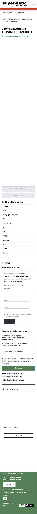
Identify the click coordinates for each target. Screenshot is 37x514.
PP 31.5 (5, 236)
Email (6, 307)
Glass (5, 244)
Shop (3, 19)
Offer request (18, 368)
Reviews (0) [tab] (18, 195)
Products (9, 19)
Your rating (7, 285)
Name (6, 300)
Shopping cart (7, 13)
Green (5, 210)
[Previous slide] (4, 415)
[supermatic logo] (14, 4)
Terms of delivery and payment (12, 373)
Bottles (16, 19)
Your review (7, 288)
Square (5, 253)
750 (4, 219)
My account (20, 13)
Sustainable (19, 351)
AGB (5, 495)
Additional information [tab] (18, 189)
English (8, 485)
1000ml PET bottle (11, 427)
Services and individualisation (12, 376)
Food (14, 351)
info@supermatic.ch (15, 473)
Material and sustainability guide (13, 380)
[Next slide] (32, 415)
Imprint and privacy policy (13, 489)
